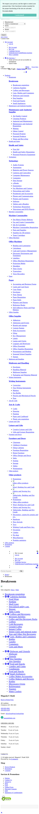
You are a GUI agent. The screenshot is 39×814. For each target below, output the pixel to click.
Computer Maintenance (21, 175)
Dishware (13, 654)
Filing (15, 333)
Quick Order (13, 63)
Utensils (12, 656)
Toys (14, 525)
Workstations (17, 469)
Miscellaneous (18, 538)
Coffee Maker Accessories (20, 676)
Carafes (12, 641)
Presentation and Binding (22, 352)
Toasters (12, 689)
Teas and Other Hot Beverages (22, 634)
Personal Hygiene (19, 134)
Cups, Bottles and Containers (23, 93)
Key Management (19, 336)
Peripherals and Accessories (23, 194)
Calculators (17, 248)
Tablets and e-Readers (21, 204)
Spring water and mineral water (23, 631)
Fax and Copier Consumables (23, 222)
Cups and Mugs (16, 646)
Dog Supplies (18, 98)
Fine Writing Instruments (22, 388)
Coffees (12, 621)
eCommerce (14, 759)
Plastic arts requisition (21, 419)
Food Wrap (14, 599)
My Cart (11, 49)
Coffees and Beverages (21, 90)
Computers (17, 178)
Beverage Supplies (17, 616)
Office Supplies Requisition (23, 349)
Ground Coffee (15, 626)
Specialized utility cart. (19, 606)
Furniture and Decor (17, 438)
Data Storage (17, 181)
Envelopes (16, 292)
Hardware (16, 519)
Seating (15, 461)
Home (7, 574)
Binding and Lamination (21, 246)
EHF (6, 791)
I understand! (19, 15)
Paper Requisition (19, 297)
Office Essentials (19, 346)
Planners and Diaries (20, 302)
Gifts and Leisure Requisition (23, 432)
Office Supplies (15, 316)
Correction (16, 385)
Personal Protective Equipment (24, 155)
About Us (8, 782)
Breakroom (13, 81)
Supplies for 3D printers (21, 233)
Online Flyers (9, 787)
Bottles (12, 639)
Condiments (14, 669)
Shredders (16, 266)
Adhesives (16, 320)
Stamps (15, 357)
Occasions (16, 530)
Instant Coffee (15, 629)
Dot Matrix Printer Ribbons (23, 220)
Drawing (16, 411)
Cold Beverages (16, 624)
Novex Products (10, 767)
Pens (14, 398)
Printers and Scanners (20, 199)
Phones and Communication (23, 196)
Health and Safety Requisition (24, 152)
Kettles (12, 681)
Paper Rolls (17, 300)
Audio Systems (18, 165)
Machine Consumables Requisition (25, 227)
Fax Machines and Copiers (22, 188)
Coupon (7, 546)
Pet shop (16, 535)
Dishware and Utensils (21, 96)
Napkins (12, 601)
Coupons (7, 770)
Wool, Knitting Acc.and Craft (23, 487)
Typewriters (17, 271)
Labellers (16, 258)
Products (7, 75)
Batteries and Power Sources (23, 170)
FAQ (6, 785)
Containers (13, 644)
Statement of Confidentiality (13, 792)
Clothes (15, 532)
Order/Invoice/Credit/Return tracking (20, 53)
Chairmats (16, 442)
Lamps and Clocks (19, 341)
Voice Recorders (19, 274)
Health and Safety (16, 145)
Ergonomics (17, 186)
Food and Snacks (19, 101)
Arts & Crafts (14, 405)
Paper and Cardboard (20, 416)
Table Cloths (14, 611)
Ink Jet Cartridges (19, 225)
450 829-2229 (5, 710)
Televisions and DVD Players (23, 209)
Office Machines (15, 242)
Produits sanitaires (19, 540)
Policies (7, 778)
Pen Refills (17, 393)
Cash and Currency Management (25, 251)
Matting (15, 129)
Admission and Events (21, 323)
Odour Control (18, 131)
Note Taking (17, 295)
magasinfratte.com (9, 718)
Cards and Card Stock (21, 287)
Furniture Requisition (20, 450)
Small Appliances (19, 103)
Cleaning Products (19, 119)
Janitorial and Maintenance (22, 121)
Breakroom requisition (21, 85)
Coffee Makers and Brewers (21, 679)
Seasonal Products (19, 136)
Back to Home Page (7, 700)
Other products (15, 475)
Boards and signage (20, 325)
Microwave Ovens (17, 684)
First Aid (16, 149)
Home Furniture (18, 453)
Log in (11, 44)
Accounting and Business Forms (24, 284)
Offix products (9, 543)
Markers (16, 390)
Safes (15, 458)
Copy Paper (17, 289)
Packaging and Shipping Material (25, 375)
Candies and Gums (17, 666)
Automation (17, 167)
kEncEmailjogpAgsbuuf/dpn (15, 713)
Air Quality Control (20, 116)
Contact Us (8, 780)
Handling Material (19, 370)
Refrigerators (14, 686)
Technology (13, 161)
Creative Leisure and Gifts (22, 429)
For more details (7, 11)
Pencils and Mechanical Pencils (24, 396)
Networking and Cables (21, 191)
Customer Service (14, 51)
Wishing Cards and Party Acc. (24, 527)
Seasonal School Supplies (22, 354)
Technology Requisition (21, 207)
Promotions (17, 479)
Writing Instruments (17, 381)
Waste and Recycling (20, 139)
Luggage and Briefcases (21, 344)
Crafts (15, 409)
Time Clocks (17, 269)
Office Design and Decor (22, 455)
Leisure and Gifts (16, 425)
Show (13, 590)
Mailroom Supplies (20, 372)
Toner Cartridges (19, 235)
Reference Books (19, 305)
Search (4, 35)
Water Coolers (15, 691)
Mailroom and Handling (19, 363)
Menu (27, 67)
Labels (15, 338)
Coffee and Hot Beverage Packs (23, 619)
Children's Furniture (20, 445)
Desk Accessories (19, 331)
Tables (15, 466)
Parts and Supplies (19, 230)
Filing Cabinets (18, 448)
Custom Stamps (18, 328)
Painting (16, 414)
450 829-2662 (5, 708)
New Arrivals (17, 522)
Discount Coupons (11, 789)
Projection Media (19, 263)
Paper (11, 280)
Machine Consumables (18, 215)
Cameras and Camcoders (22, 173)
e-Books (16, 183)
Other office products (20, 483)
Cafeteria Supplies (19, 88)
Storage (15, 463)
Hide (17, 590)
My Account (13, 47)
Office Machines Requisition (23, 261)
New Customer (13, 54)
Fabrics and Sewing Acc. (22, 491)
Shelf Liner (14, 604)
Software (16, 201)
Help (6, 783)
